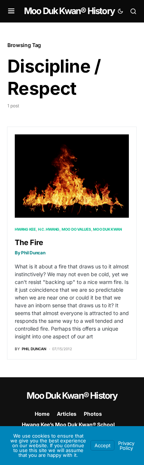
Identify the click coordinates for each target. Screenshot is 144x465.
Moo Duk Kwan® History (69, 11)
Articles (66, 414)
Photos (93, 414)
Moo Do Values (76, 229)
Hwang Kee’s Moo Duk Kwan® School (68, 424)
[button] (11, 11)
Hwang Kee (25, 229)
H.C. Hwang (49, 229)
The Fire (30, 246)
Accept (102, 445)
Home (42, 414)
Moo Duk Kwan (107, 229)
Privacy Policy (126, 445)
